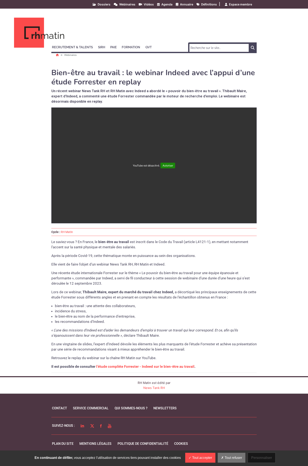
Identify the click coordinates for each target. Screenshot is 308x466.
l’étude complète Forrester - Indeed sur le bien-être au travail (145, 366)
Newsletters (165, 408)
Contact (59, 408)
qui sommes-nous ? (131, 408)
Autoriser (168, 165)
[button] (74, 46)
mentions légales (95, 444)
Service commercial (91, 408)
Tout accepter (201, 457)
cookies (181, 444)
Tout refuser (233, 457)
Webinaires (70, 55)
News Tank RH (154, 388)
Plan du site (63, 444)
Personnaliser (261, 457)
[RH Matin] (58, 55)
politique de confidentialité (143, 444)
